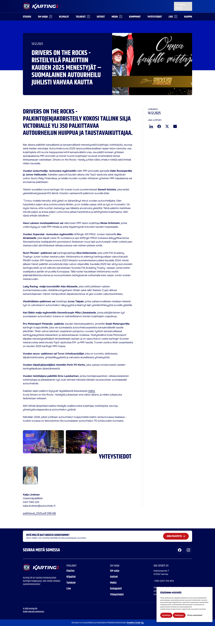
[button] (45, 17)
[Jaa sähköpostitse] (175, 126)
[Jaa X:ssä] (167, 126)
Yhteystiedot (154, 17)
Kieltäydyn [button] (179, 615)
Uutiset (101, 17)
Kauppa (188, 17)
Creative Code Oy (135, 622)
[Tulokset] (88, 16)
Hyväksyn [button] (166, 615)
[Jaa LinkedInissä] (151, 126)
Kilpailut (64, 17)
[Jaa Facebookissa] (159, 126)
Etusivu (27, 17)
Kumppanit (135, 17)
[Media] (120, 16)
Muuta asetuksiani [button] (194, 615)
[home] (41, 567)
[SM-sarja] (50, 16)
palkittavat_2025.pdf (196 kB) (39, 513)
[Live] (175, 16)
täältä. (91, 391)
